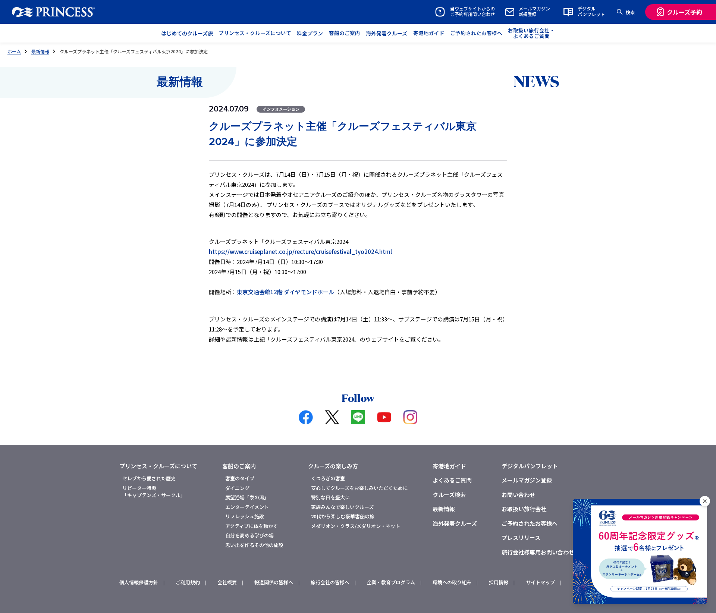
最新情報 (40, 51)
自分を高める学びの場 (249, 535)
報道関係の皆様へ (273, 582)
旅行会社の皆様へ (330, 582)
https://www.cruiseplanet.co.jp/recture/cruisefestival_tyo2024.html (300, 251)
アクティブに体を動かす (251, 525)
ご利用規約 (188, 582)
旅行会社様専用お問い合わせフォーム (549, 552)
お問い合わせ (518, 495)
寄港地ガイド (449, 466)
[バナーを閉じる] (705, 501)
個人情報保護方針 (138, 582)
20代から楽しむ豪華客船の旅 (342, 516)
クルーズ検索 (449, 495)
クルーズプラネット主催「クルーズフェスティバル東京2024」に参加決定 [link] (134, 51)
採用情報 (498, 582)
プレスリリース (521, 537)
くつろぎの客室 (328, 478)
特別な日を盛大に (330, 497)
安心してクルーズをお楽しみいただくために (359, 487)
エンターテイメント (247, 506)
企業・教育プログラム (391, 582)
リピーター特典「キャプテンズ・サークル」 (153, 491)
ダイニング (237, 487)
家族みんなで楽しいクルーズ (342, 506)
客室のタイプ (239, 478)
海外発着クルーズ (455, 523)
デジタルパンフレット (530, 466)
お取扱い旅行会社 (524, 509)
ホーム (14, 51)
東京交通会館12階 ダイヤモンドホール (285, 292)
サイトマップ (540, 582)
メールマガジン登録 (527, 480)
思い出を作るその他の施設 (254, 544)
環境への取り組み (452, 582)
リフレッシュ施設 (244, 516)
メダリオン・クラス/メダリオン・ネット (355, 525)
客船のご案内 (239, 466)
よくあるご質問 (452, 480)
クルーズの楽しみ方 (333, 466)
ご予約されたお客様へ (530, 523)
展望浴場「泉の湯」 (247, 497)
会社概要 (227, 582)
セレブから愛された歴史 (149, 478)
